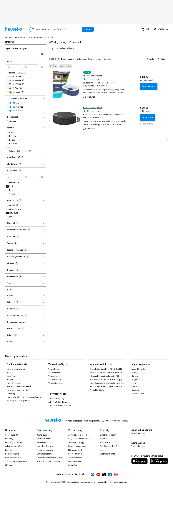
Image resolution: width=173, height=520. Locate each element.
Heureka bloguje (12, 453)
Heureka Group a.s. (74, 482)
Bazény (135, 376)
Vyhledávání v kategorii (16, 48)
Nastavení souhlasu (45, 450)
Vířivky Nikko (53, 369)
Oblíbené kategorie (17, 364)
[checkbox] (7, 73)
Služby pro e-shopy (76, 442)
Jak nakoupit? (42, 435)
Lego (134, 383)
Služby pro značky (75, 450)
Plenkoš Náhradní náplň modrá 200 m (105, 376)
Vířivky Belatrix (54, 379)
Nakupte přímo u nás (45, 446)
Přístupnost (10, 465)
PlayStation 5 (137, 379)
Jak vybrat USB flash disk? (59, 402)
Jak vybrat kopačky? (56, 398)
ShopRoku (104, 438)
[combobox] (55, 29)
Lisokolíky (11, 393)
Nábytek (135, 390)
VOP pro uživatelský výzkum (48, 461)
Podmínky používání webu (116, 482)
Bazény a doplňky (40, 37)
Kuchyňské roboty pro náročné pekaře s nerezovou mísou (24, 397)
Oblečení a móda (138, 393)
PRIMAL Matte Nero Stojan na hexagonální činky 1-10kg (107, 386)
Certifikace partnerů (108, 446)
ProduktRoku (105, 442)
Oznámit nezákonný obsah (16, 461)
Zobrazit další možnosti (19, 151)
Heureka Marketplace (77, 446)
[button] (22, 54)
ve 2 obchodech (146, 80)
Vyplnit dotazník (138, 446)
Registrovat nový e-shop (78, 438)
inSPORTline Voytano (92, 75)
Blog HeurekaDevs (13, 457)
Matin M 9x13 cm (97, 390)
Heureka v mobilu (44, 438)
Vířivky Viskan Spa (55, 383)
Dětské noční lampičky (16, 369)
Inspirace (104, 450)
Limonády (11, 376)
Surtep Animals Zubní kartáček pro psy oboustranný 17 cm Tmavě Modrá (107, 379)
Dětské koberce (13, 383)
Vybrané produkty (99, 364)
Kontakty (9, 438)
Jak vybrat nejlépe (58, 394)
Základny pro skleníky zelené (19, 386)
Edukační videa (74, 461)
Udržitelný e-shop (107, 453)
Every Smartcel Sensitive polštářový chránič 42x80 (107, 383)
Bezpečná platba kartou (47, 457)
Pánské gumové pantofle (17, 390)
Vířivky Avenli (53, 376)
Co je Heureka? (11, 435)
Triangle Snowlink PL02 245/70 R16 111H (106, 369)
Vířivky (52, 37)
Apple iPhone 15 (138, 369)
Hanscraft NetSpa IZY (92, 107)
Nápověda (72, 465)
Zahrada (135, 386)
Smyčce (10, 379)
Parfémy (135, 372)
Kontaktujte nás (138, 433)
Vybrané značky (56, 364)
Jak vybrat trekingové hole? (59, 405)
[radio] (7, 103)
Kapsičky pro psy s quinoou (18, 400)
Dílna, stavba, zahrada (23, 37)
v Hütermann (145, 111)
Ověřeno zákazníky (108, 435)
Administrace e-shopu (77, 435)
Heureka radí (42, 442)
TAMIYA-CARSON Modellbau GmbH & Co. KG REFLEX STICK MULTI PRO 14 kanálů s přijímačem (107, 372)
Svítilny (10, 372)
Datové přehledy (75, 453)
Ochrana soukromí (44, 453)
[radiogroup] (25, 107)
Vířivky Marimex (54, 372)
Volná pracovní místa (13, 446)
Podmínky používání (13, 442)
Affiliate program (75, 457)
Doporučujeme (139, 364)
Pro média (9, 450)
